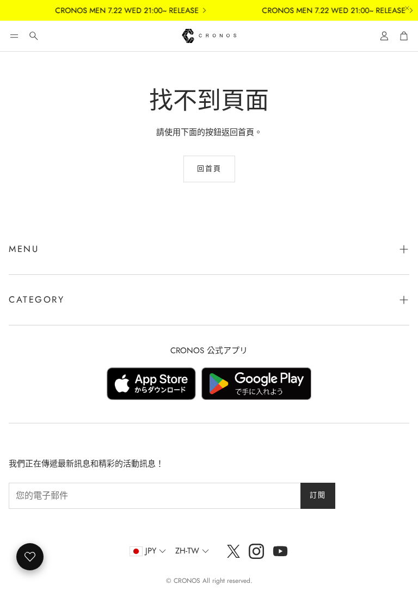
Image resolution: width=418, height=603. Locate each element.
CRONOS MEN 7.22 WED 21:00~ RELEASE (123, 10)
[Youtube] (280, 551)
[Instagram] (256, 551)
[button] (14, 36)
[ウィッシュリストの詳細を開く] (30, 556)
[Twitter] (233, 551)
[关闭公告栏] (407, 8)
